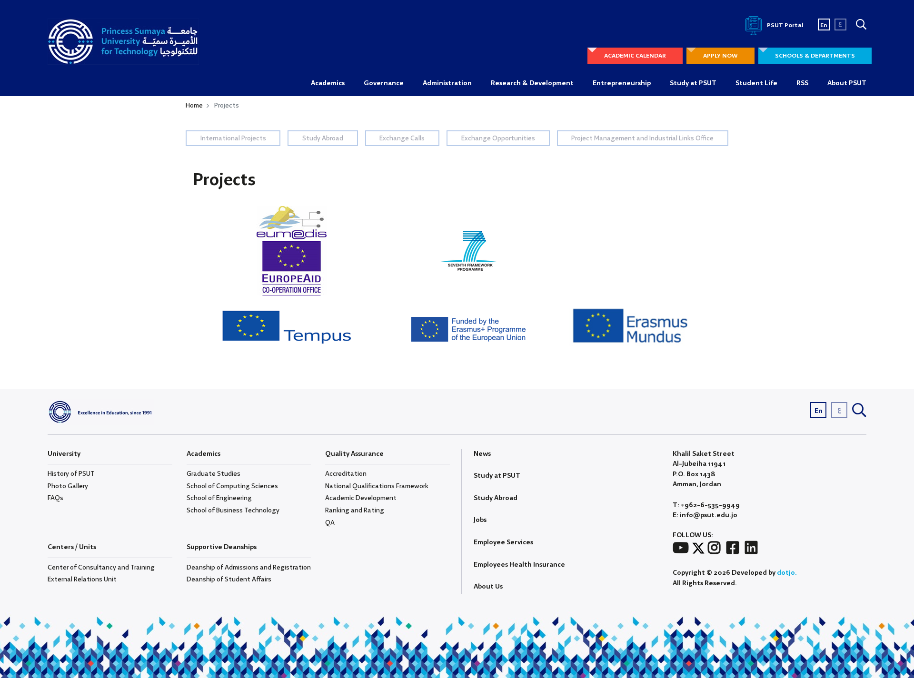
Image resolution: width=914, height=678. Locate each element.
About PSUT (846, 83)
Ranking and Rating (354, 510)
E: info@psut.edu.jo (705, 516)
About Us (488, 586)
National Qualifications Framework (376, 486)
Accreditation (346, 474)
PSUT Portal (784, 25)
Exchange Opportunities (498, 138)
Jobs (480, 520)
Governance (384, 83)
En (823, 25)
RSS (802, 83)
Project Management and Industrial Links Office (642, 138)
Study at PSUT (693, 83)
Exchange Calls (402, 138)
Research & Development (532, 83)
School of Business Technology (233, 510)
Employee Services (503, 542)
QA (330, 523)
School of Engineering (219, 498)
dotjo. (787, 573)
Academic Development (361, 498)
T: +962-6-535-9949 (706, 506)
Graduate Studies (213, 474)
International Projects (233, 138)
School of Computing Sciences (232, 486)
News (482, 454)
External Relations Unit (82, 579)
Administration (447, 83)
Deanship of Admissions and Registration (249, 567)
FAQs (55, 498)
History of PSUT (71, 474)
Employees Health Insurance (519, 565)
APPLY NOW (720, 55)
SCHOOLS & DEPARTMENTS (815, 55)
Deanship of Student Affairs (229, 579)
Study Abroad (322, 138)
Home (194, 105)
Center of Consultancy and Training (101, 567)
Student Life (756, 83)
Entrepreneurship (622, 83)
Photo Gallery (68, 486)
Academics (328, 83)
